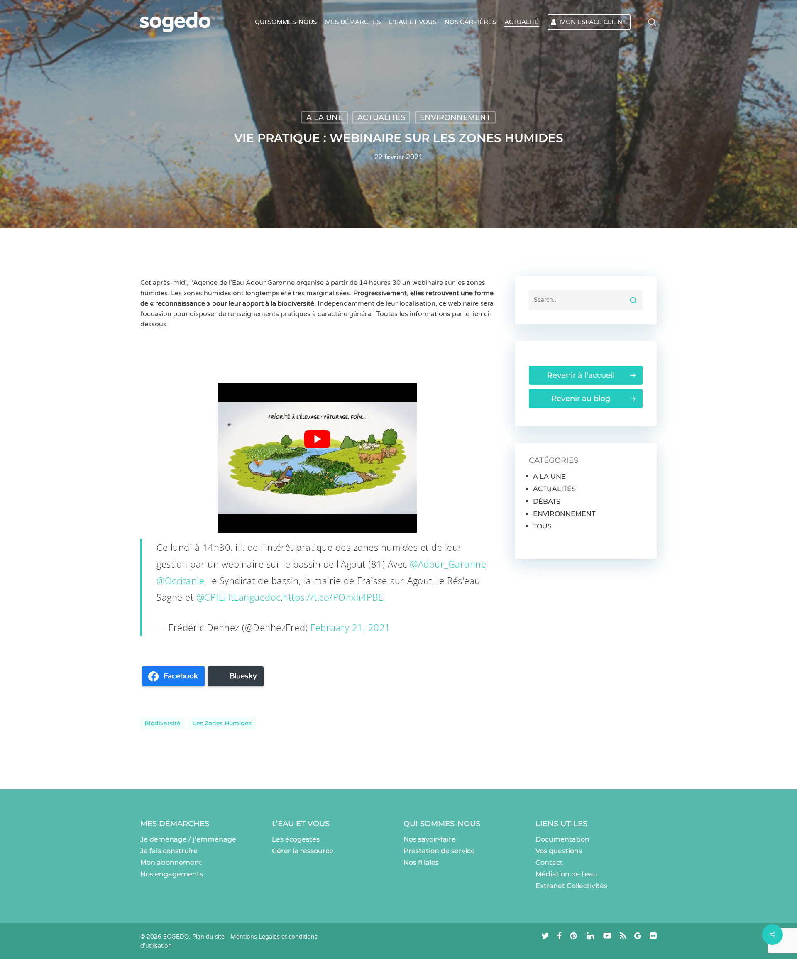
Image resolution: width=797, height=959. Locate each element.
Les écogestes (296, 839)
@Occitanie (180, 580)
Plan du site (208, 936)
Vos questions (558, 851)
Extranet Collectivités (571, 886)
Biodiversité (162, 723)
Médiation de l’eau (566, 874)
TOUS (542, 526)
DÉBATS (546, 501)
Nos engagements (171, 874)
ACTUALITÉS (381, 117)
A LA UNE (324, 117)
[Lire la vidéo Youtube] (317, 439)
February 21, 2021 (350, 627)
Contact (549, 862)
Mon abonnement (171, 862)
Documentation (562, 839)
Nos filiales (421, 862)
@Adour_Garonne (448, 564)
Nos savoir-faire (429, 839)
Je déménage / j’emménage (188, 839)
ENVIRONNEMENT (455, 117)
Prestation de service (439, 851)
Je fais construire (169, 851)
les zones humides (222, 723)
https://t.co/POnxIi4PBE (333, 597)
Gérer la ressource (302, 851)
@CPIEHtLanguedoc (238, 597)
